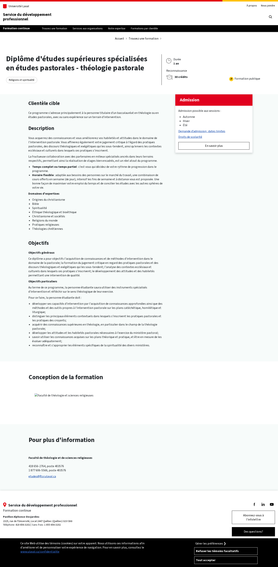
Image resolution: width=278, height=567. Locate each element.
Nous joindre (268, 5)
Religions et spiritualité (21, 80)
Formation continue (16, 28)
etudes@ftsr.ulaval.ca (42, 476)
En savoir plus (214, 146)
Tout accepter (205, 560)
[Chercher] (270, 16)
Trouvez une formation (143, 38)
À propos (252, 5)
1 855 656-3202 (52, 525)
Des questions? (253, 532)
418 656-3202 (23, 525)
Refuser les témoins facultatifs (217, 551)
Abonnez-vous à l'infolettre (253, 517)
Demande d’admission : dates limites (201, 131)
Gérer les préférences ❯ (210, 543)
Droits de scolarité (190, 137)
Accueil (119, 38)
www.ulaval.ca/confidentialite (39, 552)
